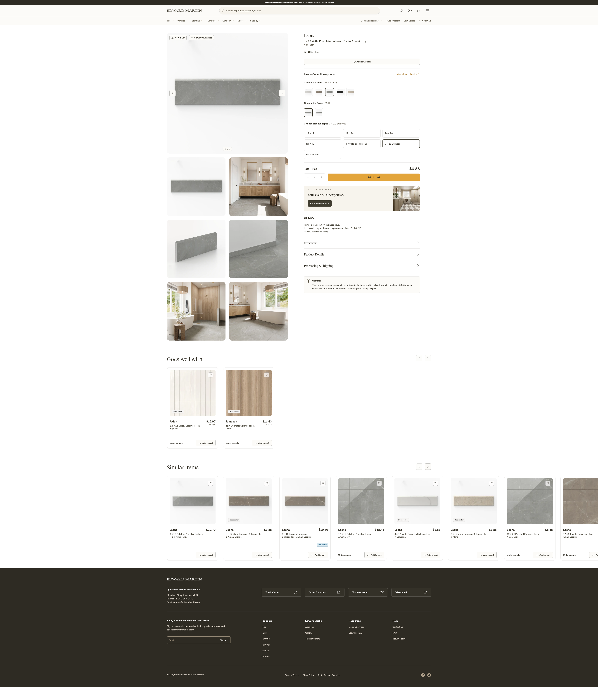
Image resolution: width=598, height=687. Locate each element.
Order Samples (317, 592)
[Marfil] (350, 92)
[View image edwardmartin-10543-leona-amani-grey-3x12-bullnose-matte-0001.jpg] (196, 249)
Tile (169, 20)
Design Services (356, 626)
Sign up (223, 640)
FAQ (394, 632)
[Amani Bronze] (319, 92)
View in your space (203, 37)
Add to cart (374, 177)
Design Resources (370, 20)
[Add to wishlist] (210, 374)
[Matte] (308, 112)
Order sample (176, 442)
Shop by (254, 20)
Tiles (264, 626)
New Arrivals (425, 20)
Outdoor (227, 20)
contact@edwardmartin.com (186, 602)
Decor (240, 20)
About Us (309, 626)
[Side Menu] (427, 10)
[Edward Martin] (184, 11)
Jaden (173, 421)
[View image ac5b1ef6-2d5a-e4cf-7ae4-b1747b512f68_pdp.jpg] (227, 93)
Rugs (264, 632)
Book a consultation (319, 203)
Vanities (181, 20)
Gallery (308, 632)
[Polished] (319, 112)
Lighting (196, 20)
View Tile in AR (356, 632)
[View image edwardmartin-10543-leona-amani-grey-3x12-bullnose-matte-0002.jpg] (258, 249)
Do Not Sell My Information (329, 675)
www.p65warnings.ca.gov (363, 288)
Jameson (231, 421)
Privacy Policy (308, 675)
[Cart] (418, 10)
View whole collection (407, 74)
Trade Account (360, 592)
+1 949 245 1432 (183, 598)
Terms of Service (292, 675)
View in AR (401, 592)
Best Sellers (409, 20)
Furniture (211, 20)
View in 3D (179, 37)
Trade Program (392, 20)
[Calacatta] (308, 92)
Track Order (272, 592)
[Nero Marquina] (340, 92)
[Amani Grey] (329, 92)
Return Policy (321, 231)
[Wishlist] (401, 10)
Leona (173, 529)
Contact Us (397, 626)
